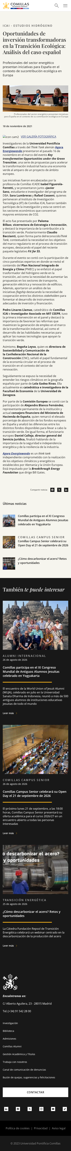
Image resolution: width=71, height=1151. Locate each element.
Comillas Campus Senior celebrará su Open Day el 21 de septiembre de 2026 (34, 793)
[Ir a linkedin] (64, 490)
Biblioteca (8, 1031)
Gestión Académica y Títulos (19, 1054)
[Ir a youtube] (53, 1109)
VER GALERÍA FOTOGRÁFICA (38, 136)
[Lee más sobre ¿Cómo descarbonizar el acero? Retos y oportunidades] (35, 869)
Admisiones (9, 1038)
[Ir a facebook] (51, 490)
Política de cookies (18, 1128)
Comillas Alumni (12, 1046)
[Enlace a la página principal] (16, 5)
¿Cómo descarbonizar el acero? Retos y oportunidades (31, 914)
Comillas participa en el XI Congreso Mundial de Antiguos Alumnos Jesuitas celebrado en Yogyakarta (43, 520)
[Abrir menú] (65, 6)
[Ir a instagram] (41, 1109)
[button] (35, 524)
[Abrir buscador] (57, 6)
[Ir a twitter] (57, 490)
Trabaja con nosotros (15, 1062)
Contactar (35, 1092)
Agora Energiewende (16, 453)
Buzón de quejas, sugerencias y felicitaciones (29, 1077)
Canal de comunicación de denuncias (24, 1069)
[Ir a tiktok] (65, 1109)
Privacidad (41, 1128)
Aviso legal (58, 1128)
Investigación (10, 1023)
